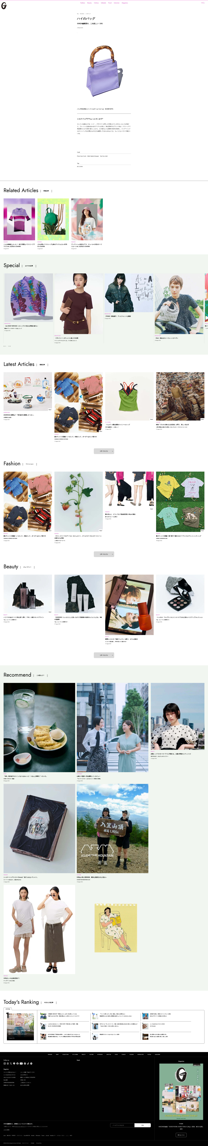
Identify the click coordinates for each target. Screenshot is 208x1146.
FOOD (116, 1054)
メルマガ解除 (6, 1129)
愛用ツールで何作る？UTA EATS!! (27, 1077)
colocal (47, 1135)
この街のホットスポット (25, 1082)
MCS (71, 1135)
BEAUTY (83, 1054)
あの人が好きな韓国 (24, 1085)
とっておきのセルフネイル (9, 1074)
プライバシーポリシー (20, 1126)
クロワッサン (20, 1135)
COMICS (124, 1054)
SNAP (57, 1054)
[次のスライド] (7, 346)
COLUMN (131, 1054)
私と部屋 (6, 1080)
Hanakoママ (52, 1135)
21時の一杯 (22, 1080)
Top (77, 13)
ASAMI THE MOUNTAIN (9, 1082)
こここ (67, 1135)
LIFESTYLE (109, 1054)
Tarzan (42, 1135)
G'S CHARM (75, 1054)
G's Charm (82, 13)
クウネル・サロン (61, 1135)
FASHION (50, 1054)
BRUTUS (9, 1135)
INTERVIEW (100, 1054)
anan (5, 1135)
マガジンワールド (25, 1143)
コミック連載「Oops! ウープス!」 (27, 1072)
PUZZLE (149, 1054)
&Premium (38, 1135)
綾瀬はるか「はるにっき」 (9, 1085)
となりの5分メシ (24, 1074)
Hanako (33, 1135)
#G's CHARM (80, 166)
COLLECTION (65, 1054)
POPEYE (13, 1135)
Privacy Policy (38, 1143)
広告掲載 (32, 1143)
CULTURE (91, 1054)
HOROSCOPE (140, 1054)
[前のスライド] (5, 346)
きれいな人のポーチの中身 (9, 1077)
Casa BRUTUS (27, 1135)
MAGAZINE (157, 1054)
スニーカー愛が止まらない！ (10, 1072)
